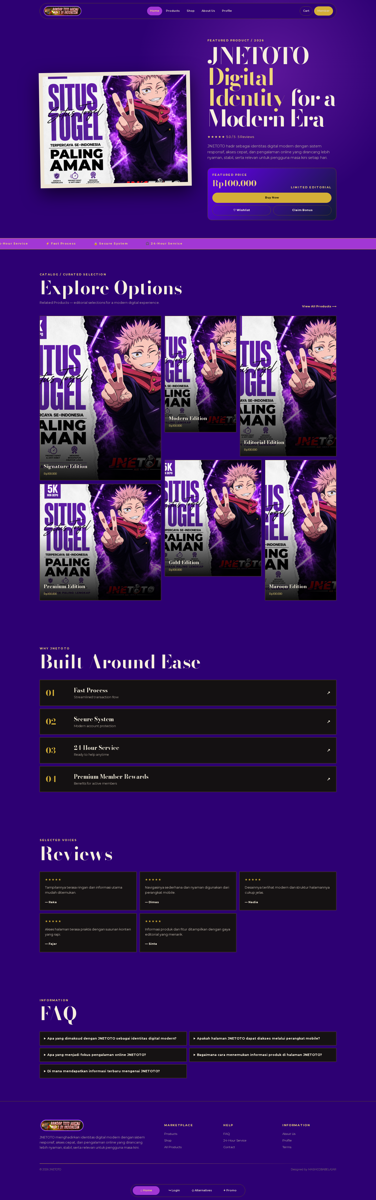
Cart (306, 11)
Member (323, 11)
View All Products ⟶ (319, 306)
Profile (227, 11)
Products (173, 11)
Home (154, 11)
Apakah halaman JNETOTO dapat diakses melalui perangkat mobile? (258, 1038)
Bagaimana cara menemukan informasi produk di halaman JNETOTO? (259, 1055)
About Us (208, 11)
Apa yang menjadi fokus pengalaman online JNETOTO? (96, 1055)
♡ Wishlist (241, 210)
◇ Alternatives (202, 1190)
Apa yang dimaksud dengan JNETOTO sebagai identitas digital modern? (111, 1038)
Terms (286, 1147)
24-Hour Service (234, 1140)
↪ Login (174, 1190)
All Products (173, 1147)
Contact (229, 1147)
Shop (191, 11)
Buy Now (272, 197)
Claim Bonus (302, 210)
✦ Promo (230, 1190)
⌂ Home (146, 1190)
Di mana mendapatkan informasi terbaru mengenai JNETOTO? (103, 1071)
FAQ (226, 1134)
